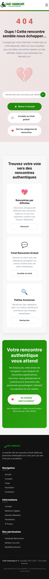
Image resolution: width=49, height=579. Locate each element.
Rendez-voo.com (12, 543)
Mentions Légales (12, 511)
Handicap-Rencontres (14, 538)
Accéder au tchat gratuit (23, 118)
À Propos (9, 524)
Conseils (8, 479)
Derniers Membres (13, 515)
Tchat (7, 483)
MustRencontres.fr (13, 547)
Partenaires (10, 519)
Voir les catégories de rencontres (24, 131)
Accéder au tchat (24, 273)
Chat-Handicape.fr (9, 561)
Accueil (8, 474)
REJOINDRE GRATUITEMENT (22, 399)
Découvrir (24, 226)
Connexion (9, 492)
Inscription (9, 487)
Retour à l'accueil (24, 106)
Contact (8, 506)
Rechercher (25, 320)
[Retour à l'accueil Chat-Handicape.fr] (12, 5)
